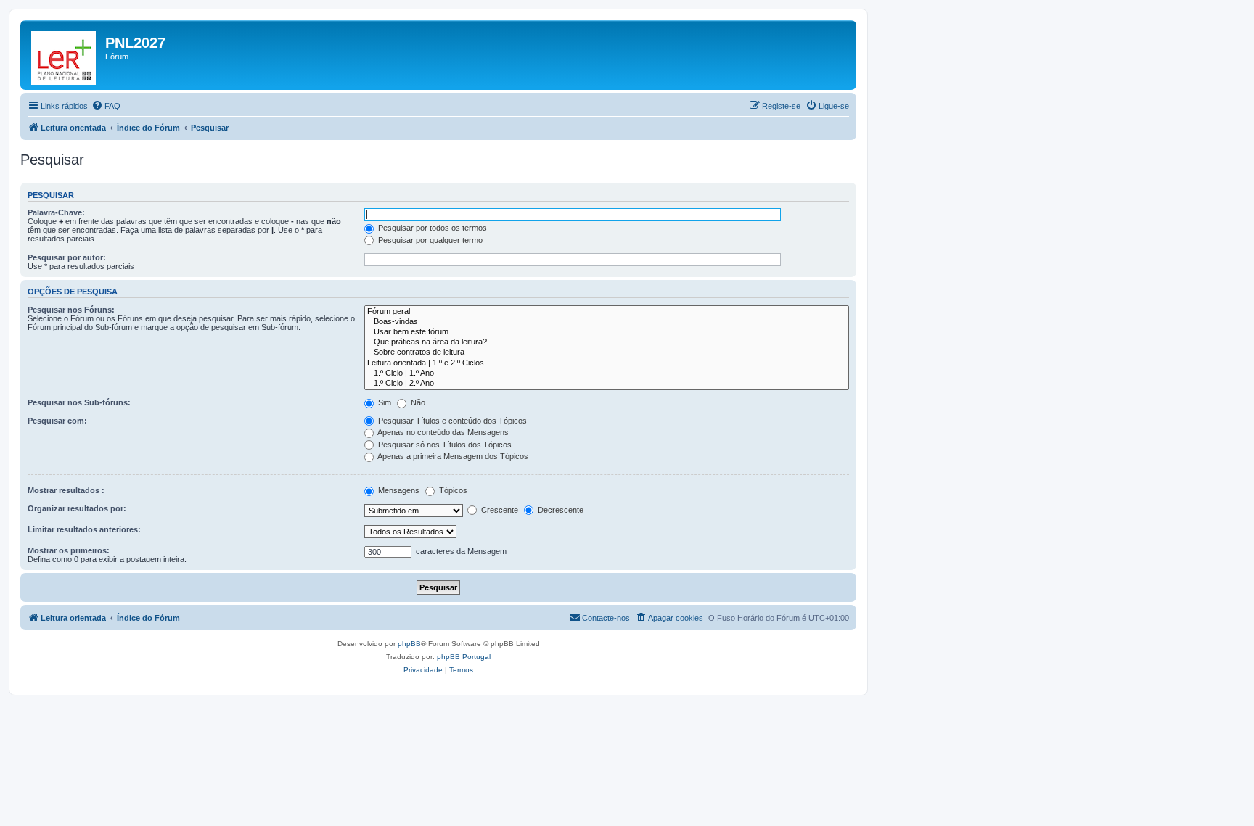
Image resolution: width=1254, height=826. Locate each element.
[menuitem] (105, 106)
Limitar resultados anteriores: (84, 529)
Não (417, 402)
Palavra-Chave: (56, 212)
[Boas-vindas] (607, 322)
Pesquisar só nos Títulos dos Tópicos (444, 444)
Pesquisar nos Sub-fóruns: (79, 402)
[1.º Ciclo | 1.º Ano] (607, 373)
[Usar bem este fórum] (607, 332)
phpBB (409, 644)
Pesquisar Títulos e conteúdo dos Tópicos (451, 420)
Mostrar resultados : (66, 490)
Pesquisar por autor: (67, 257)
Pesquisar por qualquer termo (429, 240)
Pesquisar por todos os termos (431, 227)
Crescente (498, 509)
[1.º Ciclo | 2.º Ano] (607, 384)
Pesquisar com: (57, 420)
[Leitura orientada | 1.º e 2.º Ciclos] (607, 363)
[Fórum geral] (607, 312)
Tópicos (452, 490)
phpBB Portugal (464, 657)
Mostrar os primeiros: (69, 550)
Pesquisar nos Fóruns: (71, 309)
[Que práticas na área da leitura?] (607, 342)
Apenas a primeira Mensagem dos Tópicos (452, 456)
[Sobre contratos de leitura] (607, 352)
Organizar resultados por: (77, 508)
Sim (383, 402)
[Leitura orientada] (64, 55)
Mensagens (397, 490)
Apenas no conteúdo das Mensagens (442, 432)
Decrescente (559, 509)
